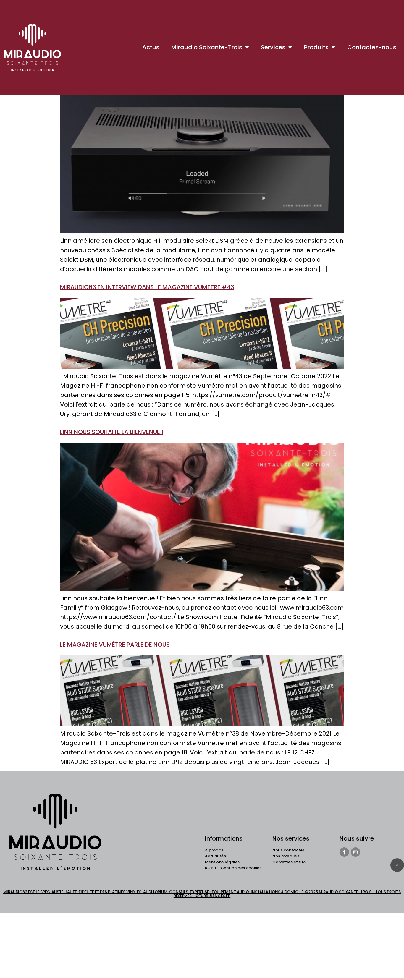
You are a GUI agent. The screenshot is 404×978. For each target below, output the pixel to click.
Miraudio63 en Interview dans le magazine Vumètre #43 (147, 287)
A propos (214, 850)
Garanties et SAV (289, 862)
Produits (316, 47)
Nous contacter (288, 850)
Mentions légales (222, 862)
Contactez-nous (371, 47)
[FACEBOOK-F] (344, 852)
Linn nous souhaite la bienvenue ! (111, 432)
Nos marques (285, 856)
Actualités (215, 856)
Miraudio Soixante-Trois (206, 47)
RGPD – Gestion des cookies (233, 868)
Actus (150, 47)
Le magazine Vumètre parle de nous (115, 644)
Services (273, 47)
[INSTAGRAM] (355, 852)
